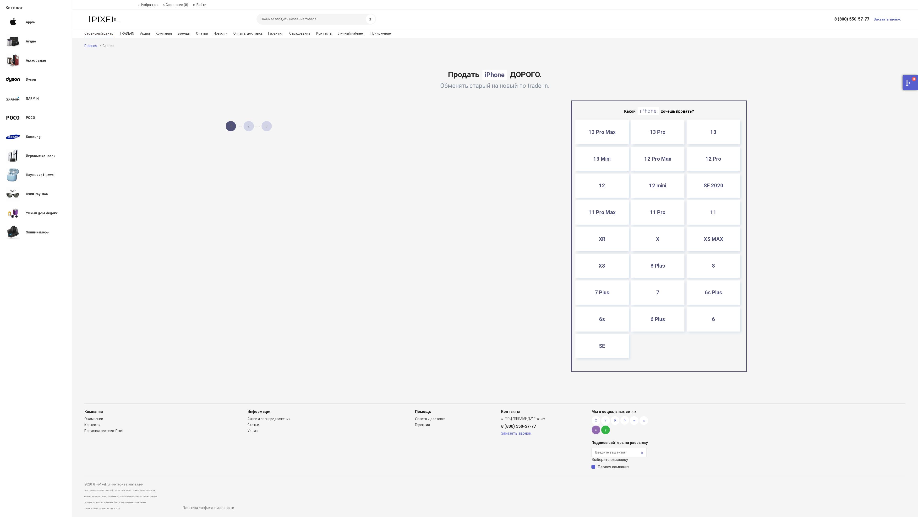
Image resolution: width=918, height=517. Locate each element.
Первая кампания (613, 467)
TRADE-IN (126, 33)
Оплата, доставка (247, 33)
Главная (90, 46)
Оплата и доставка (430, 419)
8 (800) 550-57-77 (851, 18)
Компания (164, 33)
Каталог (14, 7)
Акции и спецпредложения (268, 419)
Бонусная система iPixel (103, 431)
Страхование (300, 33)
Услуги (252, 431)
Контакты (324, 33)
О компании (93, 419)
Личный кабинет (351, 33)
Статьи (202, 33)
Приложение (381, 33)
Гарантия (275, 33)
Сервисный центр (98, 33)
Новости (221, 33)
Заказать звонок (887, 19)
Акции (145, 33)
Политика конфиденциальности (208, 508)
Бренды (184, 33)
